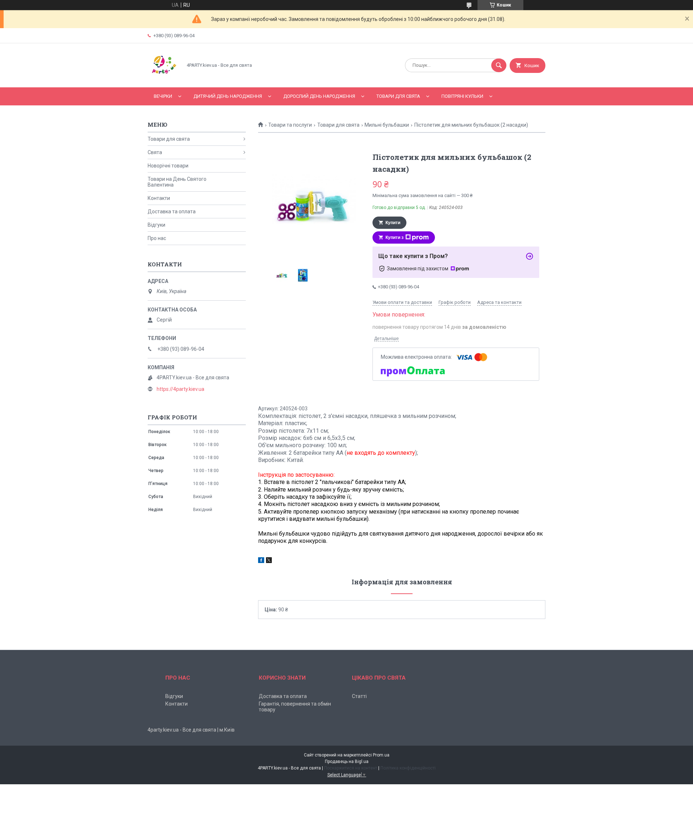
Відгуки (156, 225)
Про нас (157, 238)
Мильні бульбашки (387, 125)
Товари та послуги (290, 125)
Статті (359, 696)
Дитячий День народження (227, 96)
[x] (269, 561)
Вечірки (163, 96)
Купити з (394, 237)
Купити (392, 222)
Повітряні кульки (462, 96)
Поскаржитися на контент (350, 768)
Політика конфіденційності (408, 768)
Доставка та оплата (172, 211)
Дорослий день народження (319, 96)
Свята (155, 152)
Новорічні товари (168, 166)
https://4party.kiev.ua (180, 389)
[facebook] (261, 561)
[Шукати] (498, 65)
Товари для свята (398, 96)
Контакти (159, 198)
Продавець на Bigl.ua (347, 761)
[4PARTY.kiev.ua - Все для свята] (163, 78)
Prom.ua (381, 755)
